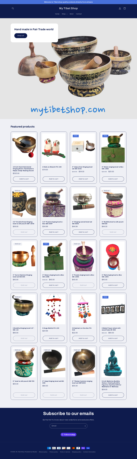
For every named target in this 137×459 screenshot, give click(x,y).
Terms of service (65, 451)
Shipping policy (76, 451)
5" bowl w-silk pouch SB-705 (23, 381)
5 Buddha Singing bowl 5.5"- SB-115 (23, 329)
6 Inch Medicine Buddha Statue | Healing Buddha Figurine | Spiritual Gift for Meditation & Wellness (111, 383)
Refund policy (43, 451)
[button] (13, 8)
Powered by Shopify (31, 451)
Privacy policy (54, 451)
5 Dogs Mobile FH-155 (50, 328)
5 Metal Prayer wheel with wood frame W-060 (111, 329)
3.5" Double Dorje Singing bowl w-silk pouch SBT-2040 (23, 222)
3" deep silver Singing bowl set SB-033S (82, 168)
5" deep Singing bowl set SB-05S (53, 382)
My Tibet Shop (20, 451)
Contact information (89, 451)
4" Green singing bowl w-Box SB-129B (53, 276)
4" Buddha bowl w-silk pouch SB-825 (113, 222)
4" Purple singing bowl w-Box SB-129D (83, 276)
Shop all (20, 35)
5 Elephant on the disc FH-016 (82, 329)
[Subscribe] (85, 425)
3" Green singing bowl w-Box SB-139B (112, 168)
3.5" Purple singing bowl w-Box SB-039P (52, 222)
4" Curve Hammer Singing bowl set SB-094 (22, 276)
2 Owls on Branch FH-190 (51, 167)
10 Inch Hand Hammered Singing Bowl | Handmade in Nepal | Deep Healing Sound (23, 168)
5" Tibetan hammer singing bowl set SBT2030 (82, 382)
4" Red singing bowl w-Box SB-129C (112, 276)
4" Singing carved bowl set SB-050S (82, 222)
